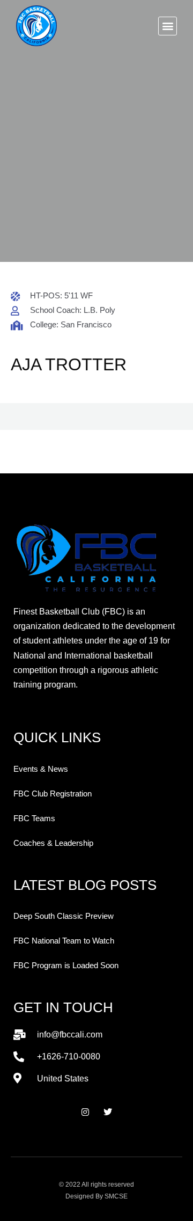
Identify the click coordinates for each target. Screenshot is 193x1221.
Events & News (40, 769)
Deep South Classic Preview (63, 916)
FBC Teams (34, 818)
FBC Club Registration (52, 793)
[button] (167, 26)
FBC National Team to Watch (63, 941)
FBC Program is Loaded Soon (65, 965)
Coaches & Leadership (53, 843)
